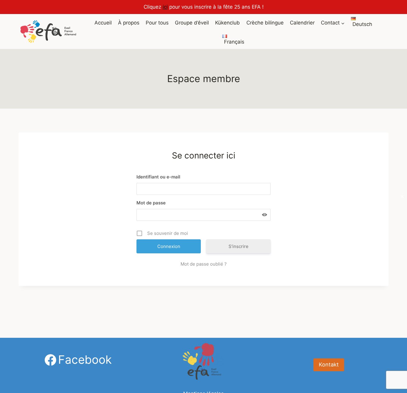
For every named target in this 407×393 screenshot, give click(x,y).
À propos (128, 23)
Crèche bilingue (265, 23)
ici (165, 7)
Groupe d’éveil (192, 23)
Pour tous (157, 23)
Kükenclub (227, 23)
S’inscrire (238, 246)
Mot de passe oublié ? (204, 264)
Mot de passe (151, 203)
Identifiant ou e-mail (158, 177)
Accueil (103, 23)
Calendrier (302, 23)
